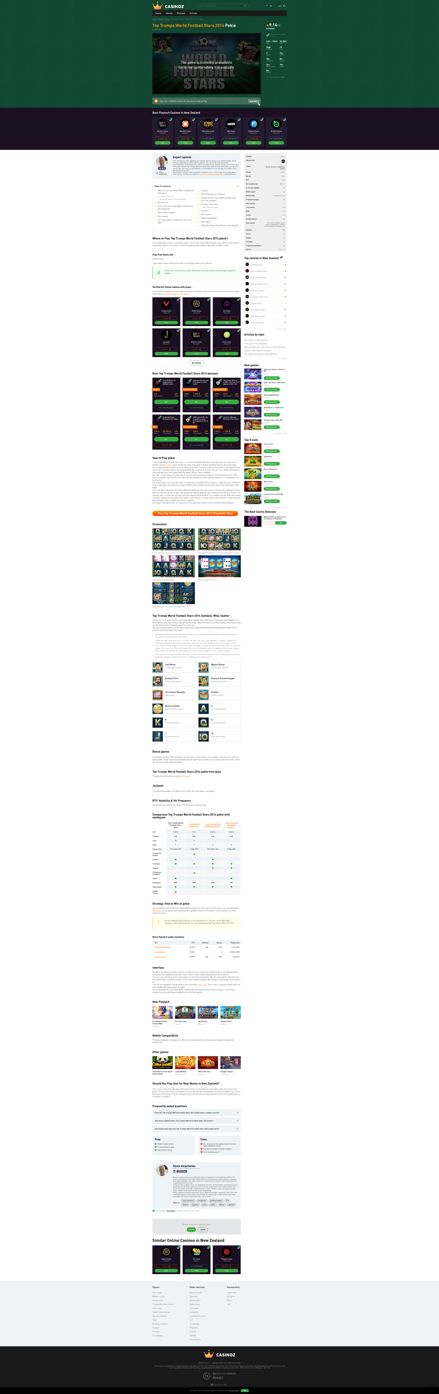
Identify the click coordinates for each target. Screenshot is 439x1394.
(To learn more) (234, 1390)
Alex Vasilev (171, 1211)
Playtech (155, 1026)
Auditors (193, 1331)
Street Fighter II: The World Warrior (232, 825)
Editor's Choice (190, 389)
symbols (168, 465)
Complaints (194, 1312)
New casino (156, 1292)
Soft (191, 1320)
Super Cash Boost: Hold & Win (274, 382)
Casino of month (196, 1292)
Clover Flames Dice (270, 469)
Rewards (155, 1328)
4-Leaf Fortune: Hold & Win (273, 494)
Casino (158, 13)
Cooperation (231, 1292)
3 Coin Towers (268, 444)
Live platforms (195, 1339)
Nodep (156, 389)
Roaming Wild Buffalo (271, 395)
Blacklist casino (158, 1296)
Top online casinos (159, 1316)
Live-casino (194, 1308)
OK (245, 1390)
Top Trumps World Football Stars (211, 174)
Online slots (156, 1308)
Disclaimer (231, 1296)
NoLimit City (224, 1074)
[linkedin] (174, 1171)
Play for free (186, 1016)
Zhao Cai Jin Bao (160, 957)
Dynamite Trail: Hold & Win (273, 420)
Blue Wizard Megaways (163, 947)
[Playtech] (283, 161)
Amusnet (201, 1074)
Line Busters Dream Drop (194, 825)
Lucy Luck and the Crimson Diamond (213, 825)
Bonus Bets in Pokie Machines (256, 340)
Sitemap (193, 1335)
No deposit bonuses (160, 1324)
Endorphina (267, 446)
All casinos (196, 363)
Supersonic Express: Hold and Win (274, 370)
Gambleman (268, 456)
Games (169, 13)
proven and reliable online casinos (176, 294)
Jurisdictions (194, 1324)
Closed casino (157, 1300)
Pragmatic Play (180, 1074)
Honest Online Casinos (161, 1312)
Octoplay (266, 373)
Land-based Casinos (197, 1316)
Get (166, 402)
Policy (229, 1300)
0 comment (270, 28)
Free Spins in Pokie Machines (255, 343)
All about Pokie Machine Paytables (257, 350)
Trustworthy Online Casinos (163, 1304)
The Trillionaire (160, 952)
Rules (154, 1320)
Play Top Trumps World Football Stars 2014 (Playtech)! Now (195, 513)
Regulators (194, 1328)
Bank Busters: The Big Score (274, 407)
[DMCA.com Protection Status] (218, 1378)
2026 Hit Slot (268, 481)
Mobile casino (195, 1304)
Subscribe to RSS (220, 1384)
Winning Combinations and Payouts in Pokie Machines (265, 347)
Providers (156, 1331)
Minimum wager (220, 389)
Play (162, 143)
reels (160, 620)
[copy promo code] (166, 138)
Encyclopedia (157, 1335)
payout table (202, 984)
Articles (193, 13)
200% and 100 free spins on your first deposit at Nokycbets (275, 517)
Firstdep (217, 427)
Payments (194, 1296)
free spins (186, 776)
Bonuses (181, 13)
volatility (159, 910)
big (155, 427)
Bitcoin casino (195, 1300)
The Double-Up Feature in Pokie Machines (260, 354)
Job (228, 1304)
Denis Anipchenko (163, 173)
